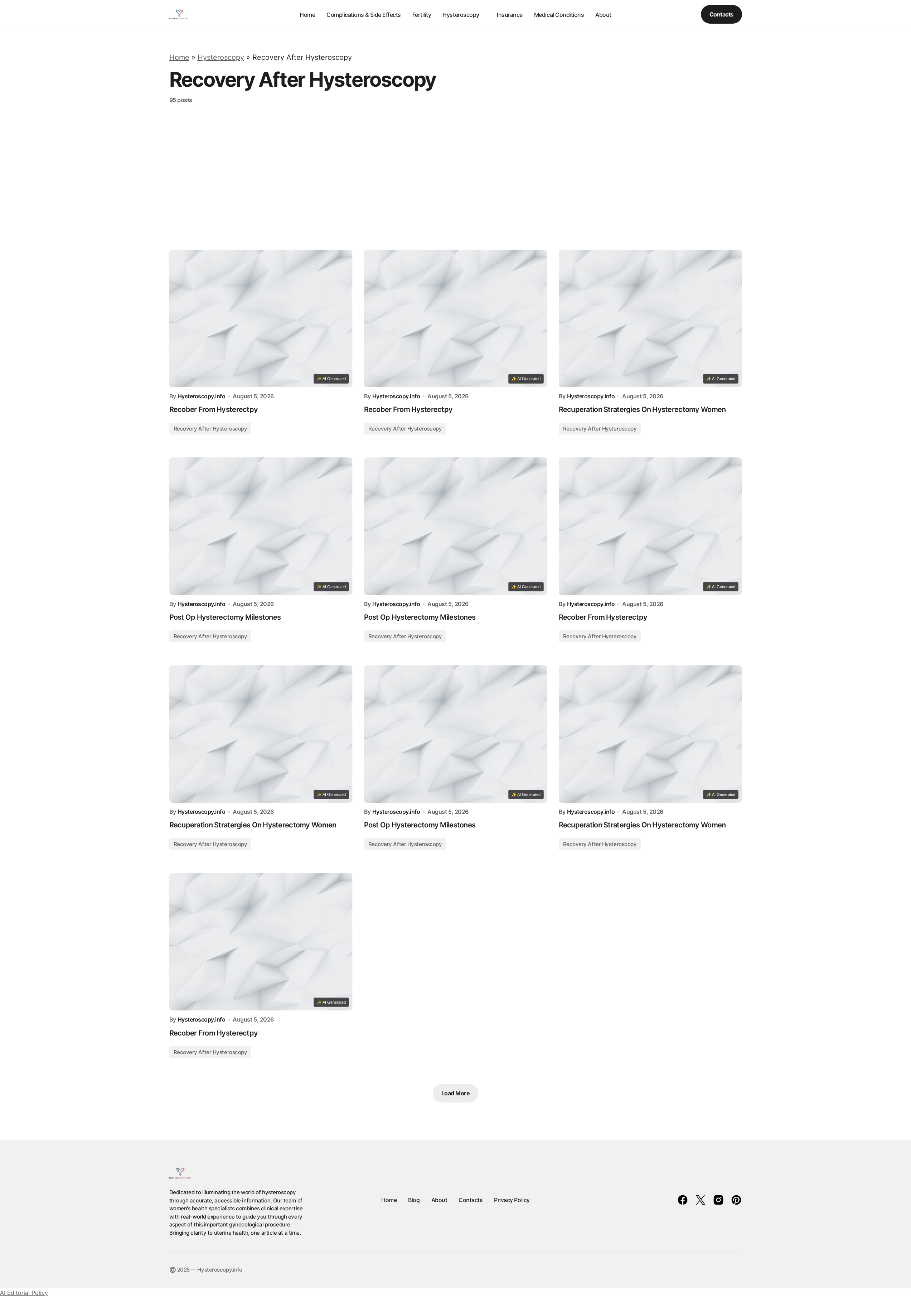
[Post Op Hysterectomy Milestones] (261, 526)
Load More (455, 1093)
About (439, 1200)
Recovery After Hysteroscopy (210, 428)
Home (179, 57)
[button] (669, 14)
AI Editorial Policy (24, 1292)
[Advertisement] (455, 176)
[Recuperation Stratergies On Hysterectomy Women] (650, 318)
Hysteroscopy (221, 57)
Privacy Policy (511, 1200)
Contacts (721, 14)
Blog (414, 1200)
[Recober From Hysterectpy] (261, 318)
